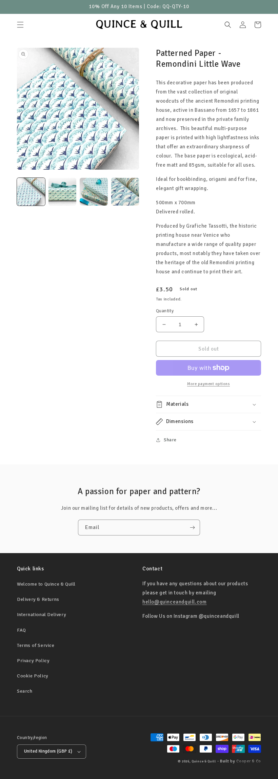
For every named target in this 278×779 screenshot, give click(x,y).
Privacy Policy (33, 661)
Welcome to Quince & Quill (46, 584)
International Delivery (41, 614)
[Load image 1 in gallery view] (31, 192)
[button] (20, 24)
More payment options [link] (208, 383)
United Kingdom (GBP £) (48, 751)
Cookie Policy (32, 676)
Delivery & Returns (38, 599)
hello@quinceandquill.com (174, 602)
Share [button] (170, 440)
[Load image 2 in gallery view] (62, 192)
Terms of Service (36, 645)
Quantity (165, 311)
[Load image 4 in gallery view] (125, 192)
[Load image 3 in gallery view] (94, 192)
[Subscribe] (192, 527)
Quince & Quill (204, 761)
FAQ (21, 630)
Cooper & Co (248, 761)
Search (25, 691)
